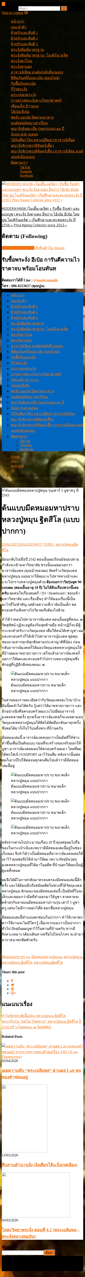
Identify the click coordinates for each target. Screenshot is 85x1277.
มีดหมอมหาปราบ (15, 957)
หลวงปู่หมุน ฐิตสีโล (17, 962)
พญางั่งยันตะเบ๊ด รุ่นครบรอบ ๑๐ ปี (37, 129)
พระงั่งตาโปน (21, 61)
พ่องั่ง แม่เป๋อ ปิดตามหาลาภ (32, 117)
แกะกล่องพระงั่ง (23, 95)
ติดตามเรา (19, 162)
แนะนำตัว (19, 27)
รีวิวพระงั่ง (19, 89)
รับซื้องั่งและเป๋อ (23, 83)
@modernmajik (46, 280)
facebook (26, 175)
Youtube (26, 171)
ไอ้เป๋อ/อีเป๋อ (20, 112)
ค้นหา (6, 1247)
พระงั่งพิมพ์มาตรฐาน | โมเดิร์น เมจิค (39, 55)
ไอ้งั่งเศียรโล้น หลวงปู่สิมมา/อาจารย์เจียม (43, 140)
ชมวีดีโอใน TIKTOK (18, 248)
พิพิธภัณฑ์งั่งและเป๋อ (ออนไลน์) (35, 78)
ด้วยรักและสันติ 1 (24, 33)
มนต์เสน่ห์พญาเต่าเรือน (29, 123)
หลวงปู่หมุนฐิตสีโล (48, 962)
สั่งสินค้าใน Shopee (50, 248)
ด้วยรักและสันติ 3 (24, 44)
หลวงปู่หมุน (72, 957)
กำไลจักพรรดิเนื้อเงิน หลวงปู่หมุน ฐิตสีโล (34, 1016)
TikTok (25, 167)
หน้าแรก (17, 21)
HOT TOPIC (44, 544)
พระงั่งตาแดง (21, 66)
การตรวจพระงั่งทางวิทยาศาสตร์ (36, 100)
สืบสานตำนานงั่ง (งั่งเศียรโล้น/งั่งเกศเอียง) (39, 1164)
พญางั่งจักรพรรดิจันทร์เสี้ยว (32, 145)
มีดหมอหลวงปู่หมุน (46, 957)
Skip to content (12, 13)
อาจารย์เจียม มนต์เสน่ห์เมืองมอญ (37, 72)
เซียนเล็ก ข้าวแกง (25, 106)
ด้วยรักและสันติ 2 (24, 38)
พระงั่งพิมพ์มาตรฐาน (27, 49)
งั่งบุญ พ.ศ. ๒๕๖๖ (24, 134)
